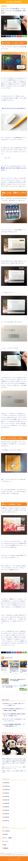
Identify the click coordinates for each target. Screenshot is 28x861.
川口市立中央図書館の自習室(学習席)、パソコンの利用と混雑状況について (14, 725)
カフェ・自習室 (4, 6)
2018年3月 (6, 813)
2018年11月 (7, 786)
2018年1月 (6, 820)
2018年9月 (6, 793)
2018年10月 (7, 789)
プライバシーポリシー (11, 857)
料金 (5, 844)
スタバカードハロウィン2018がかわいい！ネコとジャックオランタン (15, 720)
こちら (14, 768)
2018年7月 (6, 800)
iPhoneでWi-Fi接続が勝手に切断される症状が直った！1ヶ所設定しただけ (15, 714)
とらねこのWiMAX (14, 2)
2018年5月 (6, 806)
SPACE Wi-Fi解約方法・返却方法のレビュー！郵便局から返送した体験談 (15, 709)
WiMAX (6, 834)
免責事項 (18, 857)
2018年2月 (6, 817)
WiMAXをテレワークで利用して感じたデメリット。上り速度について (14, 704)
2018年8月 (6, 796)
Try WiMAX (7, 831)
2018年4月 (6, 810)
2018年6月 (6, 803)
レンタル (6, 841)
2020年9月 (6, 782)
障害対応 (6, 848)
